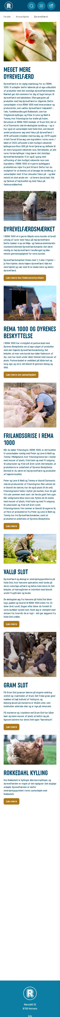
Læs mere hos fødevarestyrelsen (25, 277)
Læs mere (11, 526)
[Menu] (31, 6)
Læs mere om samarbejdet (21, 374)
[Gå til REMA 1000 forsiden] (9, 6)
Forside (7, 16)
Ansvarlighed (22, 16)
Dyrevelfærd (41, 16)
